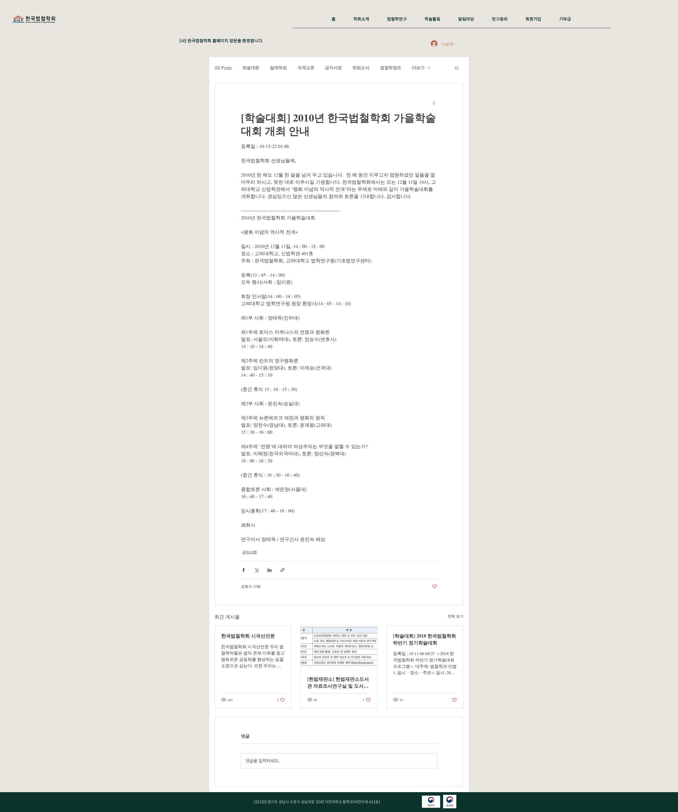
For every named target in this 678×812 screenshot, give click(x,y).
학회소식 (361, 67)
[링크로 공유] (282, 569)
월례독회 (278, 67)
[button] (456, 68)
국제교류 (305, 67)
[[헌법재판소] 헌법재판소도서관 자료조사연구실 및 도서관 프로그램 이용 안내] (339, 647)
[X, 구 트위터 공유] (256, 569)
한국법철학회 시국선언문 (248, 635)
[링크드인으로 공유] (269, 569)
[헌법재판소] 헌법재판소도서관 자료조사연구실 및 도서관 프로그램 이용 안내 (338, 682)
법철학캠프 (390, 67)
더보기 (418, 67)
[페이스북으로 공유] (243, 569)
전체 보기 (455, 616)
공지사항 (333, 67)
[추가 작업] (434, 103)
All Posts (223, 67)
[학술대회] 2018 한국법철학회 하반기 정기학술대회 (424, 639)
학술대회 (250, 67)
